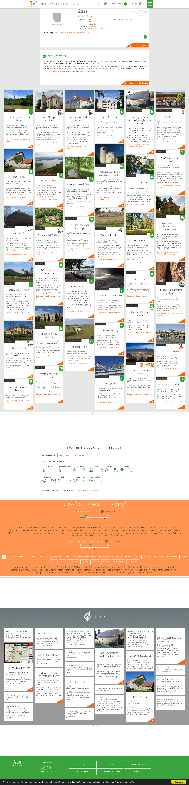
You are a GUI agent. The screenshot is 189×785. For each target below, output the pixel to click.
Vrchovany (90, 535)
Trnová (127, 533)
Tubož (134, 533)
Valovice (147, 533)
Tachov (112, 533)
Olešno (157, 530)
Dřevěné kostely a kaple (134, 110)
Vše (4, 557)
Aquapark (131, 363)
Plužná (12, 533)
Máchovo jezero (154, 567)
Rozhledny (9, 110)
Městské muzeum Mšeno (109, 567)
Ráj (26, 533)
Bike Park (85, 562)
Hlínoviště (173, 527)
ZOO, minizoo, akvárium (73, 340)
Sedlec (43, 533)
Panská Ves (167, 530)
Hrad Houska (44, 567)
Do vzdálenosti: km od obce (87, 511)
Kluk (52, 530)
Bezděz (51, 527)
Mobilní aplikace (83, 771)
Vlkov (160, 533)
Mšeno (117, 530)
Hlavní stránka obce (142, 45)
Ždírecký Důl (116, 535)
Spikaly (75, 533)
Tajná (119, 533)
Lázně (101, 110)
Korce (74, 530)
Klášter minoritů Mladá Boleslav (163, 569)
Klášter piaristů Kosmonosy (45, 572)
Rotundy (101, 165)
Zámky (10, 342)
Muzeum (10, 380)
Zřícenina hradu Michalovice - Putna (65, 569)
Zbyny (84, 33)
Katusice (37, 530)
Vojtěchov (177, 533)
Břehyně (56, 33)
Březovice (103, 527)
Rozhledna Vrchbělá (73, 567)
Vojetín (79, 33)
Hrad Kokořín (168, 567)
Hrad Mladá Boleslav (68, 572)
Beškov (33, 527)
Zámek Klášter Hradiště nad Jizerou (94, 572)
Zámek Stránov (118, 572)
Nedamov (126, 530)
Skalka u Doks (53, 533)
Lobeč (104, 530)
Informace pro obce (137, 764)
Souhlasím (179, 782)
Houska (18, 530)
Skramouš (65, 533)
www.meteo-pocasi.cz (92, 491)
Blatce (58, 527)
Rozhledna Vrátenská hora (25, 567)
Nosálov (135, 530)
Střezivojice (93, 533)
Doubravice (153, 527)
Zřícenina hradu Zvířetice (94, 569)
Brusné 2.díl (126, 527)
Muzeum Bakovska (139, 569)
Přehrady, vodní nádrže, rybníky (45, 174)
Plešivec (177, 530)
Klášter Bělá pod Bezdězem (133, 567)
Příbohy (20, 533)
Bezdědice (41, 527)
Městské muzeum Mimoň (117, 569)
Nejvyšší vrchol (101, 324)
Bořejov (75, 527)
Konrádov (66, 530)
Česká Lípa (92, 26)
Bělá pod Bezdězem (19, 527)
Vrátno (71, 535)
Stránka (83, 533)
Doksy (91, 19)
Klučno (46, 530)
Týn (140, 533)
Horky (10, 530)
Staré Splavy (72, 33)
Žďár (83, 11)
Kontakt (137, 771)
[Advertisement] (94, 429)
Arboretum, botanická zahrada (75, 178)
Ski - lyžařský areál (102, 289)
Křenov (82, 530)
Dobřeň (136, 527)
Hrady (10, 170)
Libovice (96, 530)
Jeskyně (161, 283)
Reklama (110, 764)
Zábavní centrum (71, 218)
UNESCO (161, 345)
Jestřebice (27, 530)
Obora (66, 33)
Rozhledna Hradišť (39, 569)
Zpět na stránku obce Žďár (139, 83)
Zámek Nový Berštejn (20, 569)
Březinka (93, 527)
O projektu (82, 764)
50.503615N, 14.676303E (97, 28)
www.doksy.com (127, 19)
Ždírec (106, 535)
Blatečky (66, 527)
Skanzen (100, 229)
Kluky (58, 530)
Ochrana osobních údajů (110, 771)
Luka (110, 530)
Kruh (61, 33)
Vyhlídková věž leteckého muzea (141, 572)
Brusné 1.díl (113, 527)
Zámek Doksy (90, 567)
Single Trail (95, 562)
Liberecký (92, 22)
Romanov (34, 533)
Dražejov (163, 527)
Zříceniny (40, 264)
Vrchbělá (80, 535)
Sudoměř (103, 533)
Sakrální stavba (40, 110)
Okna (150, 530)
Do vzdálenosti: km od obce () (84, 541)
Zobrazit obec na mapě (52, 72)
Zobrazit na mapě (16, 197)
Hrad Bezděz (57, 567)
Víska (154, 533)
